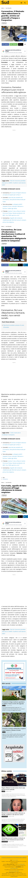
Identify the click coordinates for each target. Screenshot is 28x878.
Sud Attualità (8, 8)
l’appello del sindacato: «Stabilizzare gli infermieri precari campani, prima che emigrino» (14, 220)
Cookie (17, 860)
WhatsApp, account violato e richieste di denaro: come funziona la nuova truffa (13, 839)
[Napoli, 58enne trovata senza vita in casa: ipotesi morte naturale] (14, 780)
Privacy (13, 860)
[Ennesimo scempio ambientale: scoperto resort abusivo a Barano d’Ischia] (14, 720)
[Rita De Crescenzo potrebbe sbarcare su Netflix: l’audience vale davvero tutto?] (14, 805)
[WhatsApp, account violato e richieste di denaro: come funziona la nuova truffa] (14, 830)
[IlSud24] (11, 2)
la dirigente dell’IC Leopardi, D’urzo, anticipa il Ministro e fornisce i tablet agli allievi (13, 206)
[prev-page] (3, 741)
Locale (4, 705)
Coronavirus (5, 479)
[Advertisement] (14, 145)
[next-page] (5, 741)
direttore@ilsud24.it (21, 864)
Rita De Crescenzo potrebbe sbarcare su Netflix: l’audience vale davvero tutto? (14, 183)
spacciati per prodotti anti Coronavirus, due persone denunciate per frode (14, 199)
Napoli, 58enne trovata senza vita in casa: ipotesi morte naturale (13, 788)
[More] (25, 44)
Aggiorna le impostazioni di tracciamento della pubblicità (14, 857)
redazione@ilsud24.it (14, 868)
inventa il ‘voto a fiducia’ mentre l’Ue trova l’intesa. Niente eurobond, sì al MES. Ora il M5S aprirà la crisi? (14, 213)
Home (2, 8)
